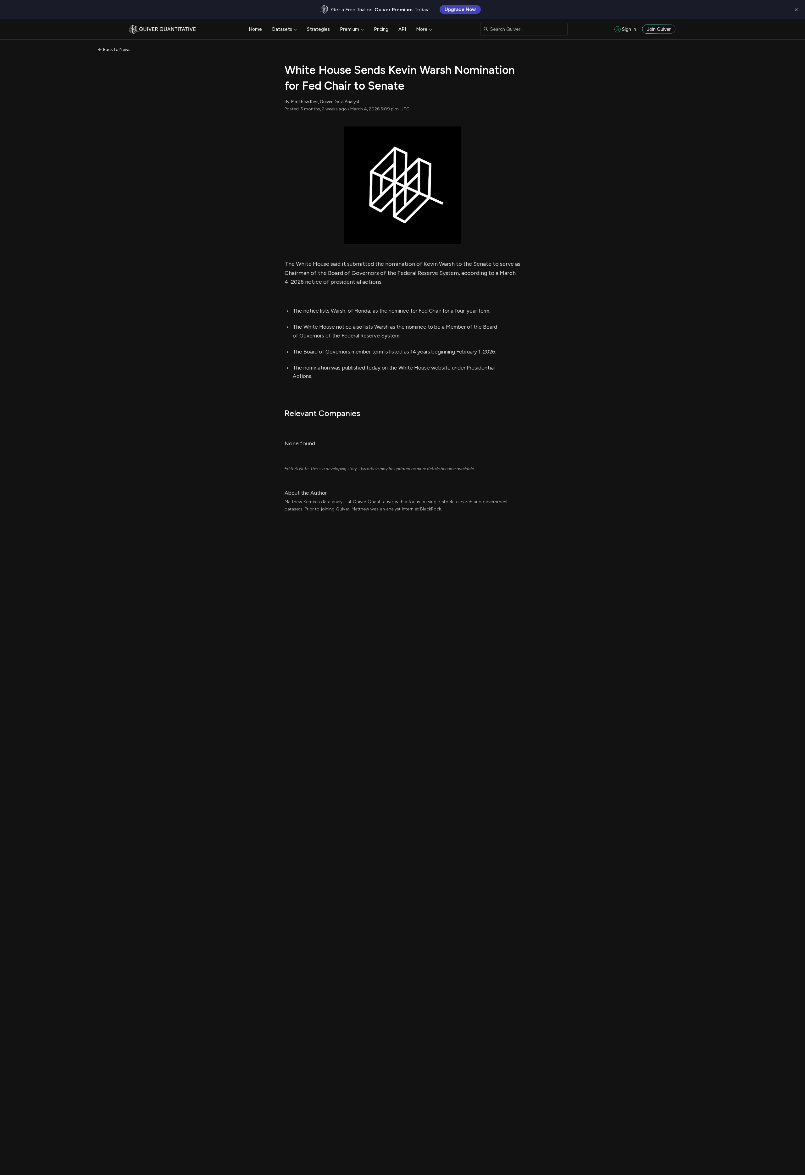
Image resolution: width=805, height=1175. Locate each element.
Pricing (381, 29)
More (421, 29)
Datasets (282, 29)
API (402, 29)
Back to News (116, 49)
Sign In (629, 29)
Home (255, 29)
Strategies (318, 29)
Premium (349, 29)
